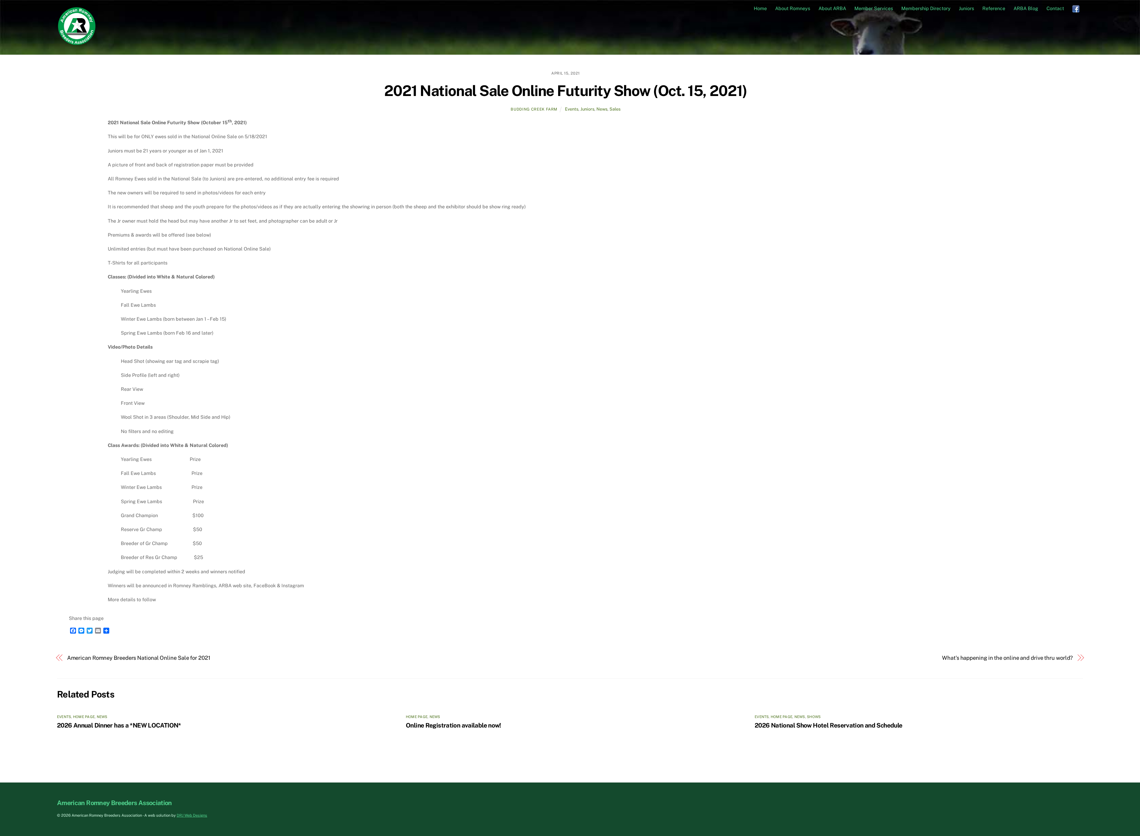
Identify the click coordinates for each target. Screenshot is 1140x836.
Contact (1055, 8)
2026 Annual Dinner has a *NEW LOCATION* (119, 725)
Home (760, 8)
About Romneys (792, 8)
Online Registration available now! (453, 725)
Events (571, 108)
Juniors (966, 8)
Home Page (84, 717)
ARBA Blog (1026, 8)
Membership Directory (926, 8)
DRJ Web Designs (192, 815)
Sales (614, 108)
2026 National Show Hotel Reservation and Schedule (828, 725)
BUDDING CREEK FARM (534, 109)
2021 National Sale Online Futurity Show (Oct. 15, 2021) (565, 90)
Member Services (873, 8)
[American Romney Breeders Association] (77, 43)
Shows (814, 717)
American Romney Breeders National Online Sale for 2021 (138, 658)
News (601, 108)
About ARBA (832, 8)
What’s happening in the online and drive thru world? (1007, 658)
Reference (993, 8)
